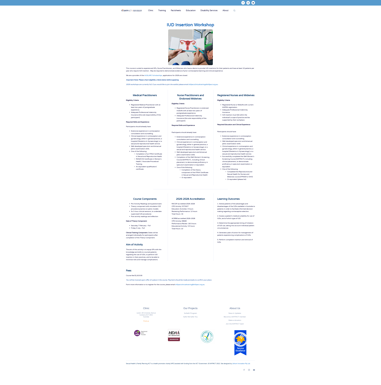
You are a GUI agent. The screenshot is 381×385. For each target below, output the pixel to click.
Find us (146, 321)
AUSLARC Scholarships (153, 75)
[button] (234, 10)
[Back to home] (132, 10)
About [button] (226, 10)
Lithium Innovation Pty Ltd (241, 363)
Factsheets (176, 10)
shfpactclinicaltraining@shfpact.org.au (203, 84)
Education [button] (191, 10)
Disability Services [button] (209, 10)
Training (162, 10)
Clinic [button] (150, 10)
